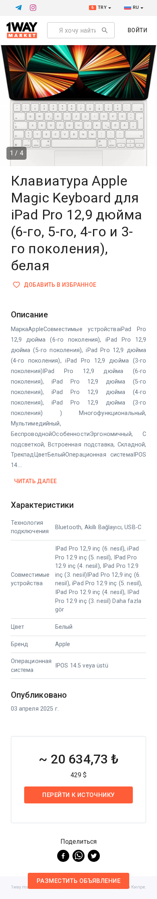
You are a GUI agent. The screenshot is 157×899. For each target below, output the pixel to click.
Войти (137, 30)
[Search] (104, 30)
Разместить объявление (78, 880)
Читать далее (35, 481)
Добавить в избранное (60, 285)
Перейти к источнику (78, 795)
